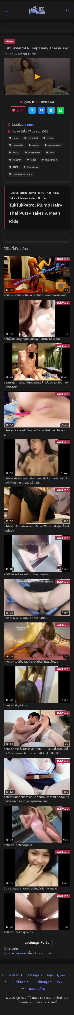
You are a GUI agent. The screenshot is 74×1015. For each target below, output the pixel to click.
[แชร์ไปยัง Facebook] (41, 110)
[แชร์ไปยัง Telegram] (51, 110)
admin (29, 124)
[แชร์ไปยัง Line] (60, 110)
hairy (15, 138)
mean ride (18, 145)
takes (33, 160)
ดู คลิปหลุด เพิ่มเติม (37, 942)
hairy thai (33, 138)
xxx (59, 982)
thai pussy (32, 167)
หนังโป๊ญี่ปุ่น (41, 982)
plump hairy (54, 145)
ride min (17, 160)
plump (35, 145)
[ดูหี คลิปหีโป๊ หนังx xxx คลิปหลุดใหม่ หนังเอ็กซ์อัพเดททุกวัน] (37, 10)
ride (52, 152)
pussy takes (34, 152)
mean (50, 138)
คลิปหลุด (10, 41)
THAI (15, 167)
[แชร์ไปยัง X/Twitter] (32, 110)
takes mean (51, 160)
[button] (6, 10)
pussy (16, 152)
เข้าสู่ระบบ (20, 953)
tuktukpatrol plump (22, 174)
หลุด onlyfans (56, 975)
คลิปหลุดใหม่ (37, 988)
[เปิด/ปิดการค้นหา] (67, 10)
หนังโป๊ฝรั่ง (18, 982)
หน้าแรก (14, 975)
